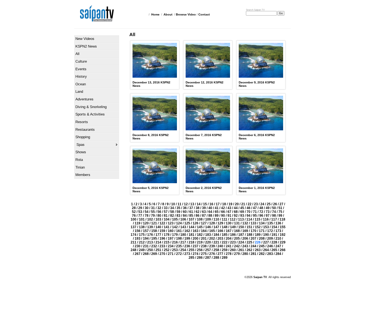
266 (282, 250)
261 (241, 250)
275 (204, 254)
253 (175, 250)
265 (274, 250)
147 (216, 227)
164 (204, 231)
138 (142, 227)
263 (258, 250)
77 (140, 215)
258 (216, 250)
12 (186, 204)
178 (166, 234)
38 (197, 208)
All (77, 54)
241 (228, 246)
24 (262, 204)
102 (150, 219)
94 (248, 215)
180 (183, 234)
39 (204, 208)
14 (198, 204)
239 (212, 246)
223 (233, 242)
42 (223, 208)
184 (216, 234)
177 (158, 234)
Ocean (80, 84)
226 (258, 242)
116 (266, 219)
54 (146, 212)
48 (261, 208)
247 (278, 246)
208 (262, 238)
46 (248, 208)
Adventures (84, 99)
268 (146, 254)
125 (187, 223)
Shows (80, 152)
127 (204, 223)
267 (137, 254)
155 (282, 227)
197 (171, 238)
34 (172, 208)
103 (158, 219)
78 (146, 215)
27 (281, 204)
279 (237, 254)
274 (195, 254)
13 (192, 204)
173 (278, 231)
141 (166, 227)
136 (278, 223)
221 (216, 242)
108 (200, 219)
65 (217, 212)
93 (242, 215)
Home (155, 14)
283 (270, 254)
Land (79, 92)
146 (208, 227)
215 (166, 242)
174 (133, 234)
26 (275, 204)
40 (210, 208)
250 (150, 250)
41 (217, 208)
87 (204, 215)
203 (220, 238)
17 (218, 204)
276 (212, 254)
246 (270, 246)
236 (187, 246)
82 (172, 215)
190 (266, 234)
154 (274, 227)
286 (200, 257)
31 (153, 208)
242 (237, 246)
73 (268, 212)
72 (261, 212)
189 (258, 234)
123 (171, 223)
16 (211, 204)
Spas (80, 145)
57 (166, 212)
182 (200, 234)
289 (224, 257)
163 (195, 231)
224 (241, 242)
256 (200, 250)
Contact (204, 14)
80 (159, 215)
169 (245, 231)
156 (137, 231)
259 (224, 250)
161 (179, 231)
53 (140, 212)
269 (154, 254)
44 (236, 208)
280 (245, 254)
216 (175, 242)
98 (274, 215)
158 (154, 231)
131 (237, 223)
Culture (81, 61)
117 (274, 219)
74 (274, 212)
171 (262, 231)
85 (191, 215)
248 (133, 250)
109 (208, 219)
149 (233, 227)
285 (191, 257)
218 (191, 242)
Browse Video (186, 14)
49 (268, 208)
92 (236, 215)
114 (249, 219)
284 (278, 254)
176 (150, 234)
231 (146, 246)
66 (223, 212)
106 (183, 219)
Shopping (82, 137)
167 (228, 231)
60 (185, 212)
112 (233, 219)
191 (274, 234)
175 (142, 234)
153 (266, 227)
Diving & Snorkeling (91, 107)
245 (262, 246)
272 (179, 254)
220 (208, 242)
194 (146, 238)
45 (242, 208)
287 (208, 257)
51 (280, 208)
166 (220, 231)
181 (191, 234)
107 (191, 219)
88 (210, 215)
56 (159, 212)
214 (158, 242)
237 (195, 246)
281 (253, 254)
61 (191, 212)
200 (195, 238)
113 (241, 219)
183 (208, 234)
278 (228, 254)
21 (243, 204)
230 (137, 246)
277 (220, 254)
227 (266, 242)
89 (217, 215)
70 (248, 212)
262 (249, 250)
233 (162, 246)
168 (237, 231)
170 (253, 231)
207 (253, 238)
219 (200, 242)
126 (195, 223)
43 (229, 208)
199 (187, 238)
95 (255, 215)
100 (133, 219)
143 (183, 227)
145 (200, 227)
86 (197, 215)
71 (255, 212)
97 (268, 215)
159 (162, 231)
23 (256, 204)
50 (274, 208)
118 (282, 219)
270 (162, 254)
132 (245, 223)
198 (179, 238)
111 (224, 219)
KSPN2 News (86, 46)
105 (175, 219)
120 (146, 223)
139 (150, 227)
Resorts (81, 122)
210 (278, 238)
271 (171, 254)
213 (150, 242)
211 (133, 242)
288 (216, 257)
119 (137, 223)
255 (191, 250)
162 (187, 231)
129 (220, 223)
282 (262, 254)
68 (236, 212)
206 (245, 238)
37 (191, 208)
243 (245, 246)
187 (241, 234)
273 (187, 254)
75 (280, 212)
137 (133, 227)
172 (270, 231)
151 (249, 227)
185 (224, 234)
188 (249, 234)
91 (229, 215)
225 (249, 242)
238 (204, 246)
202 (212, 238)
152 (258, 227)
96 (261, 215)
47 (255, 208)
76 (134, 215)
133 (253, 223)
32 (159, 208)
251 (158, 250)
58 (172, 212)
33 (166, 208)
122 (162, 223)
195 (154, 238)
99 (280, 215)
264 (266, 250)
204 (228, 238)
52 (134, 212)
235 (179, 246)
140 (158, 227)
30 (146, 208)
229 (282, 242)
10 (173, 204)
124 (179, 223)
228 (274, 242)
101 (142, 219)
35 (178, 208)
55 (153, 212)
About (168, 14)
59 (178, 212)
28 (134, 208)
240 (220, 246)
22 (249, 204)
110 (216, 219)
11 (179, 204)
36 (185, 208)
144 (191, 227)
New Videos (84, 39)
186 (233, 234)
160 (171, 231)
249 (142, 250)
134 (262, 223)
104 (166, 219)
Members (82, 175)
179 (175, 234)
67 (229, 212)
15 (205, 204)
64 (210, 212)
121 (154, 223)
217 (183, 242)
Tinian (80, 167)
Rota (79, 160)
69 (242, 212)
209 (270, 238)
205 (237, 238)
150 (241, 227)
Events (80, 69)
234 (171, 246)
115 (257, 219)
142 (175, 227)
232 (154, 246)
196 (162, 238)
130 (228, 223)
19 (230, 204)
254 (183, 250)
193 (137, 238)
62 (197, 212)
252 (166, 250)
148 (224, 227)
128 (212, 223)
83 (178, 215)
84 (185, 215)
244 (253, 246)
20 (237, 204)
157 (146, 231)
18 (224, 204)
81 (166, 215)
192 (282, 234)
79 (153, 215)
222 (224, 242)
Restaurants (85, 130)
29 (140, 208)
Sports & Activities (90, 114)
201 (204, 238)
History (81, 77)
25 (269, 204)
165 (212, 231)
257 (208, 250)
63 (204, 212)
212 (142, 242)
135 (270, 223)
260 (233, 250)
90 (223, 215)
